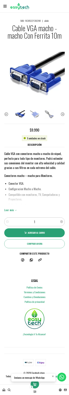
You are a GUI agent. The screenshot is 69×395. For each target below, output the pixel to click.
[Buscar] (9, 389)
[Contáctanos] (65, 389)
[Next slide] (62, 114)
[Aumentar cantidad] (62, 222)
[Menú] (5, 6)
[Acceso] (60, 389)
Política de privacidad (35, 302)
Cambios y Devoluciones (34, 297)
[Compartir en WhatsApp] (31, 260)
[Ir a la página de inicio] (19, 6)
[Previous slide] (7, 114)
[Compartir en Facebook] (23, 260)
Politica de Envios (34, 287)
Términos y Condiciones (34, 292)
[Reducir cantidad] (7, 222)
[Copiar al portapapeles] (40, 260)
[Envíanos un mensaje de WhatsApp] (61, 377)
